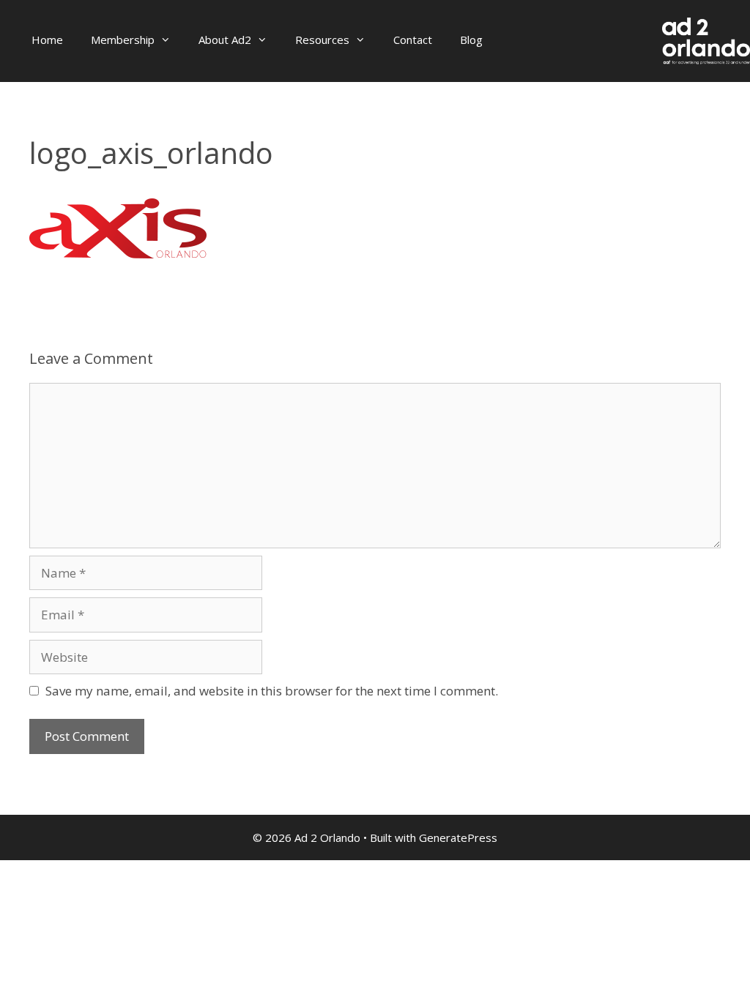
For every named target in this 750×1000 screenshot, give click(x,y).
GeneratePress (458, 837)
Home (47, 39)
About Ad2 (224, 39)
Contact (412, 39)
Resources (322, 39)
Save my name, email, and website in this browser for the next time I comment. (271, 690)
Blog (471, 39)
